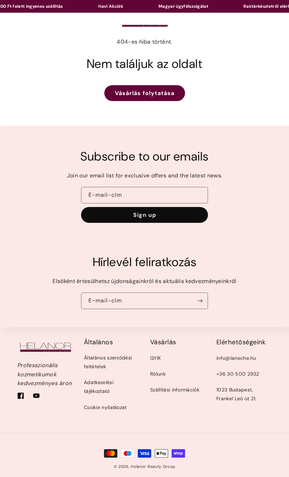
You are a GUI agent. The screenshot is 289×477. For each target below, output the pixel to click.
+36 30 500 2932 (237, 374)
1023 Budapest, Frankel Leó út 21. (236, 394)
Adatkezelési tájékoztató (98, 386)
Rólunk (158, 374)
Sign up (144, 215)
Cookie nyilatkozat (105, 407)
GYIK (155, 358)
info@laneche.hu (236, 358)
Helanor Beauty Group (153, 466)
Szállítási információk (174, 390)
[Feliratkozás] (200, 301)
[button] (21, 22)
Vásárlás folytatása (144, 93)
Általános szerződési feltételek (108, 362)
